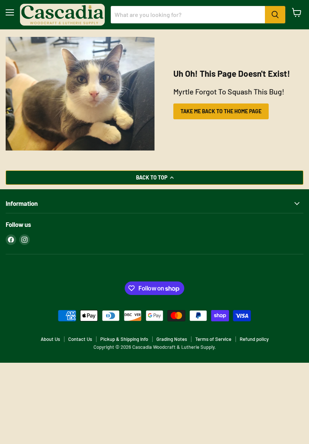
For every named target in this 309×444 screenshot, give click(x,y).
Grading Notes (171, 339)
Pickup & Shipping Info (124, 339)
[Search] (275, 14)
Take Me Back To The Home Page (221, 111)
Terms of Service (213, 339)
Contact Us (80, 339)
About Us (50, 339)
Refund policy (254, 339)
